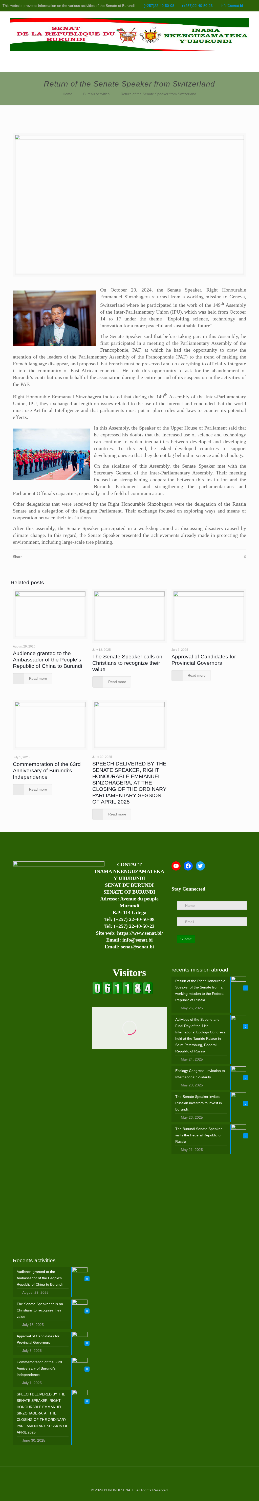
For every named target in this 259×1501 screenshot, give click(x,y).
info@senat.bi (232, 6)
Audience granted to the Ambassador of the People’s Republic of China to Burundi (47, 659)
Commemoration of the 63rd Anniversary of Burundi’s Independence (47, 770)
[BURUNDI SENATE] (129, 34)
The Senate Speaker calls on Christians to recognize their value (127, 663)
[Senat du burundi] (122, 993)
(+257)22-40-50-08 (159, 6)
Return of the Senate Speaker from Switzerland (158, 94)
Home (67, 94)
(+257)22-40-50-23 (197, 6)
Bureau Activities (96, 94)
